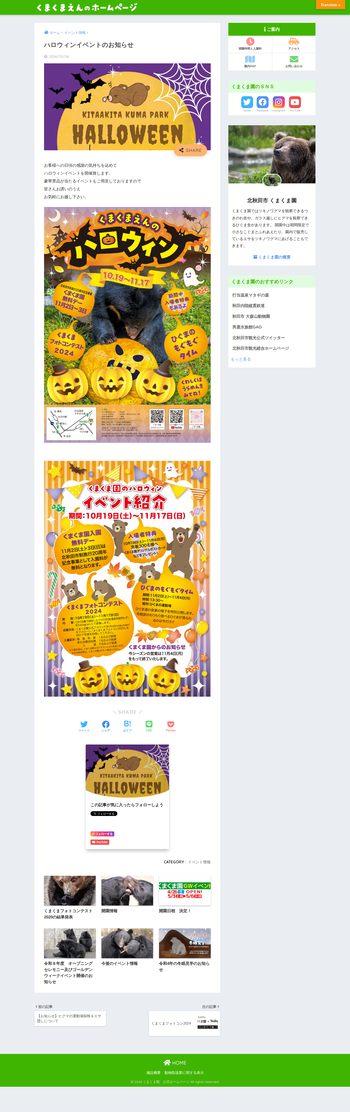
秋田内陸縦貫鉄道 (248, 305)
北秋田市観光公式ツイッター (258, 338)
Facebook (262, 110)
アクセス (294, 48)
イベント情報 (199, 862)
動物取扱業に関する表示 (184, 1073)
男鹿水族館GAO (247, 327)
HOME (178, 1063)
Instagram (278, 110)
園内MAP (250, 66)
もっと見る (241, 359)
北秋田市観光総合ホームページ (260, 348)
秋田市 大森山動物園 (251, 316)
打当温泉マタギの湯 (250, 295)
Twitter (247, 110)
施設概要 (153, 1073)
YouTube (295, 110)
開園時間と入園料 (250, 48)
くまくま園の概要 (274, 257)
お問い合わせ (294, 66)
